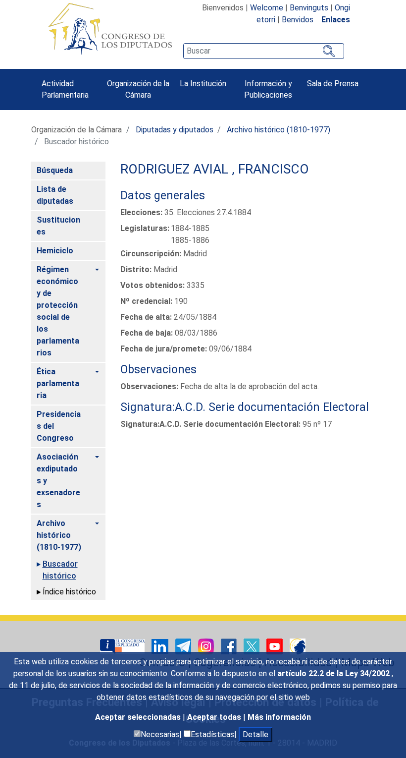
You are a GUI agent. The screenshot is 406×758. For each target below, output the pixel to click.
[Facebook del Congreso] (229, 645)
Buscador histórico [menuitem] (60, 570)
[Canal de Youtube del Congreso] (275, 645)
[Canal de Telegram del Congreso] (184, 645)
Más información (279, 717)
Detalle (255, 734)
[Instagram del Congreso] (207, 645)
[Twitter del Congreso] (252, 645)
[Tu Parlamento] (123, 645)
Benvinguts (309, 7)
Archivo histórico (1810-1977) (278, 129)
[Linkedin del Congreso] (161, 645)
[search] (263, 51)
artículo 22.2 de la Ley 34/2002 (334, 673)
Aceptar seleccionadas (139, 717)
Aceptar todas (215, 717)
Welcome (266, 7)
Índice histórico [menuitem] (69, 591)
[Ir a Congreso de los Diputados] (110, 29)
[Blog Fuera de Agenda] (297, 645)
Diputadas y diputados (174, 129)
